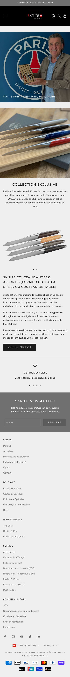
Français (49, 645)
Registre (54, 422)
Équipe (6, 467)
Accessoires (9, 552)
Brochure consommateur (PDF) (19, 568)
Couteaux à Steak (12, 488)
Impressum (9, 627)
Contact (7, 472)
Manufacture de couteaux (16, 456)
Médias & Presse (11, 579)
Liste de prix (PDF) (12, 563)
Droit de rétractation (13, 621)
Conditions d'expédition (15, 616)
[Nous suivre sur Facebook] (5, 636)
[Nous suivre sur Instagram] (13, 636)
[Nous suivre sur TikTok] (30, 636)
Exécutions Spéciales (13, 499)
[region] (35, 371)
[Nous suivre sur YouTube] (21, 636)
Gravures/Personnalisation (16, 504)
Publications (9, 589)
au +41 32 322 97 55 (44, 3)
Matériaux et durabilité (14, 462)
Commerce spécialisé (13, 584)
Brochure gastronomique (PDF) (19, 573)
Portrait (7, 445)
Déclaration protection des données (21, 611)
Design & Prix (10, 531)
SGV (5, 605)
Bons (5, 510)
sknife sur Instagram (13, 536)
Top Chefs (8, 525)
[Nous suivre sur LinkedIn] (38, 636)
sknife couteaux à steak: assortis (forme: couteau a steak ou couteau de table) (29, 282)
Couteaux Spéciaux (12, 493)
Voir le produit (19, 347)
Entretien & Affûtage (13, 557)
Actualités (8, 451)
